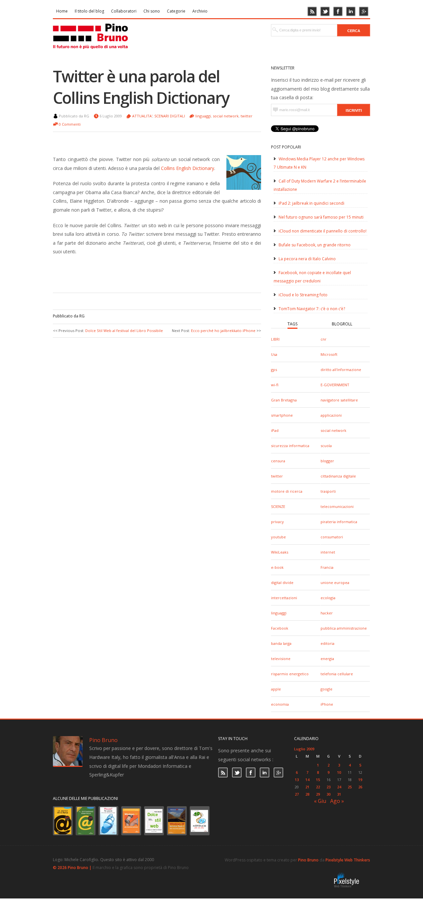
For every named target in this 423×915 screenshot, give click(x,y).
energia (327, 658)
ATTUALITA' (142, 115)
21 (307, 786)
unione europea (335, 582)
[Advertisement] (152, 273)
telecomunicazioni (337, 506)
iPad (275, 430)
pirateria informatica (339, 521)
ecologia (328, 597)
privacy (277, 521)
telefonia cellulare (337, 673)
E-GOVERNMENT (335, 384)
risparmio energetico (290, 673)
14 (307, 779)
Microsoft (329, 354)
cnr (324, 339)
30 (328, 794)
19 (360, 779)
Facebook (279, 628)
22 (318, 786)
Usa (274, 354)
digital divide (282, 582)
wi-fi (274, 384)
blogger (327, 460)
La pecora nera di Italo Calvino (307, 259)
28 (307, 794)
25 (350, 786)
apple (276, 688)
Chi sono (151, 11)
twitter (277, 476)
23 (328, 786)
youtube (278, 536)
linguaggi (279, 612)
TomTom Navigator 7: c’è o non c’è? (312, 309)
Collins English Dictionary (187, 168)
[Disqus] (157, 427)
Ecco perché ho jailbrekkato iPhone (223, 330)
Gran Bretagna (284, 399)
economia (280, 704)
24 (339, 786)
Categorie (176, 11)
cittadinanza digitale (338, 476)
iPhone (327, 704)
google (326, 688)
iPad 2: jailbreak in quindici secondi (311, 203)
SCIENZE (278, 506)
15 (318, 779)
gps (274, 369)
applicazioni (331, 415)
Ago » (337, 801)
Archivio (200, 11)
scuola (326, 445)
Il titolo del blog (89, 11)
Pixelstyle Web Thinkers (348, 860)
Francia (327, 567)
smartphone (282, 415)
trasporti (328, 491)
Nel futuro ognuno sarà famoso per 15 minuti (321, 217)
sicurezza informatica (290, 445)
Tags (292, 324)
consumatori (332, 536)
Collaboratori (123, 11)
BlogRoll (342, 324)
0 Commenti (70, 124)
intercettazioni (284, 597)
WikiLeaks (279, 552)
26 (360, 786)
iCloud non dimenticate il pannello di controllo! (322, 231)
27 (297, 794)
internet (328, 552)
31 (339, 794)
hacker (327, 612)
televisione (280, 658)
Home (62, 11)
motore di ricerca (286, 491)
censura (278, 460)
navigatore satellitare (339, 399)
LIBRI (275, 339)
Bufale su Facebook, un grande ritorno (315, 245)
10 (339, 772)
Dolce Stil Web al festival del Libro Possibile (124, 330)
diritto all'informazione (341, 369)
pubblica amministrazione (344, 628)
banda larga (281, 643)
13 (297, 779)
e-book (277, 567)
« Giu (320, 801)
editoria (327, 643)
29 (318, 794)
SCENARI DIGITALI (169, 115)
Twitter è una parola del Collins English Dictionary (141, 86)
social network (333, 430)
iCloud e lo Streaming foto (303, 295)
